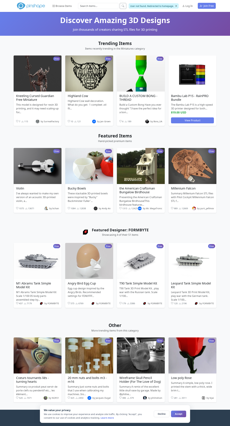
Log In (189, 6)
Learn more (107, 417)
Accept (178, 413)
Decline (162, 413)
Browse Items (63, 6)
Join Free (208, 6)
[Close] (176, 6)
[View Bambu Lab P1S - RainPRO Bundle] (192, 73)
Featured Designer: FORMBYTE (120, 229)
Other (115, 325)
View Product (192, 120)
